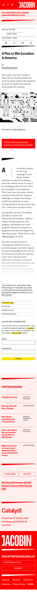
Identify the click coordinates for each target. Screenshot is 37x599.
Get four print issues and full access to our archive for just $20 (17, 486)
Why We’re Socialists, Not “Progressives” (8, 419)
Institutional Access (9, 314)
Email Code (6, 306)
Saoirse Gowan (10, 68)
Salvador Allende (15, 274)
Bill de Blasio (8, 236)
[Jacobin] (27, 4)
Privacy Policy (19, 584)
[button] (3, 5)
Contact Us (28, 580)
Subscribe (9, 474)
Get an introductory (11, 13)
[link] (12, 5)
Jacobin (25, 13)
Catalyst (5, 580)
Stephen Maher (28, 445)
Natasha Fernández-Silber (27, 418)
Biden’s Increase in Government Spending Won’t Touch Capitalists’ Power (10, 450)
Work (15, 38)
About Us (16, 580)
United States (12, 34)
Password (6, 349)
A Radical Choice (9, 397)
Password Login (8, 303)
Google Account (8, 310)
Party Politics (7, 38)
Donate (27, 474)
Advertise (6, 584)
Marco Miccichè (19, 129)
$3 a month (7, 295)
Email (4, 339)
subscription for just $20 (13, 15)
